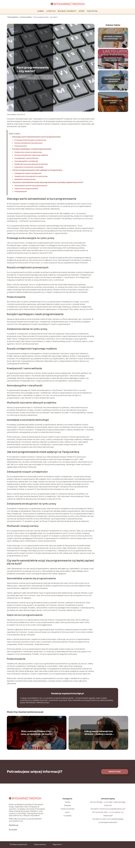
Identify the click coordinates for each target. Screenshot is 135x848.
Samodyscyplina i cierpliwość (26, 161)
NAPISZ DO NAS (115, 772)
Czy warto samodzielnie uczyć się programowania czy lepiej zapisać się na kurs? (47, 182)
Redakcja (13, 825)
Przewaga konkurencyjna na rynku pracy (30, 140)
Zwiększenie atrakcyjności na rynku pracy (31, 176)
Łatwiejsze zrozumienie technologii (28, 167)
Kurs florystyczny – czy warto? (113, 80)
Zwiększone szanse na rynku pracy (28, 152)
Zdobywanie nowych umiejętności (28, 173)
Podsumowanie (20, 146)
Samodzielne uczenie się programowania (30, 186)
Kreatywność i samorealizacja (26, 158)
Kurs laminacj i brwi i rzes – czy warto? (113, 59)
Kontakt (13, 829)
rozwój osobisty (67, 11)
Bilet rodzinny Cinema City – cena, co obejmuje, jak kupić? (37, 732)
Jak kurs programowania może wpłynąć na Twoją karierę (37, 170)
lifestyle (51, 11)
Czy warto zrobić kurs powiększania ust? (107, 809)
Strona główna (12, 17)
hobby (40, 11)
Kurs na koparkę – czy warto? (113, 102)
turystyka (92, 11)
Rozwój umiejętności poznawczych (28, 143)
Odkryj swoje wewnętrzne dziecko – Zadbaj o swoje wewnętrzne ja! (98, 733)
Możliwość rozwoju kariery (25, 179)
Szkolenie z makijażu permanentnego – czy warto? (113, 38)
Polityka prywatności (18, 844)
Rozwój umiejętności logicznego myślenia (31, 155)
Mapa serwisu (40, 844)
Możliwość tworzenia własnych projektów (31, 164)
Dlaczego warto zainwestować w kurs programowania (36, 137)
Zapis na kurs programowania (26, 189)
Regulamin (57, 844)
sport (82, 11)
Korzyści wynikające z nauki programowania (31, 149)
